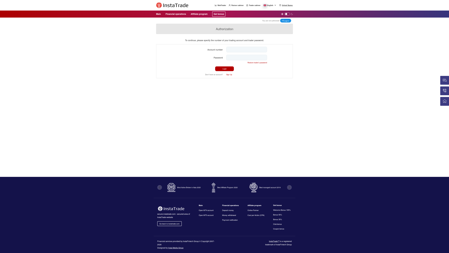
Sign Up (229, 74)
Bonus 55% (277, 214)
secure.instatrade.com (166, 214)
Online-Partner (253, 210)
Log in (286, 20)
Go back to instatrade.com (169, 223)
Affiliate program (254, 205)
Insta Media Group (175, 247)
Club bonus (277, 224)
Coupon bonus (278, 228)
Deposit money (228, 210)
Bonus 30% (277, 219)
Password (218, 57)
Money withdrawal (229, 215)
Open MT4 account (206, 210)
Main (201, 205)
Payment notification (230, 220)
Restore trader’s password (257, 62)
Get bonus (277, 205)
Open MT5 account (206, 215)
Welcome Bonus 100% (282, 210)
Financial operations (230, 205)
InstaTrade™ (274, 241)
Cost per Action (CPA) (256, 215)
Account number (215, 49)
